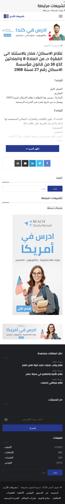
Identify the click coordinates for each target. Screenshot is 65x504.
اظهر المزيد (33, 148)
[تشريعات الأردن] (14, 16)
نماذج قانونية (44, 498)
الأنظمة (47, 45)
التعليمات (8, 457)
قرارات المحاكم (29, 498)
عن (47, 492)
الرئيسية (56, 45)
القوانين (8, 462)
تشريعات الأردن (10, 487)
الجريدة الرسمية (11, 498)
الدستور (39, 492)
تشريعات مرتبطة (54, 207)
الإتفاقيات (9, 452)
